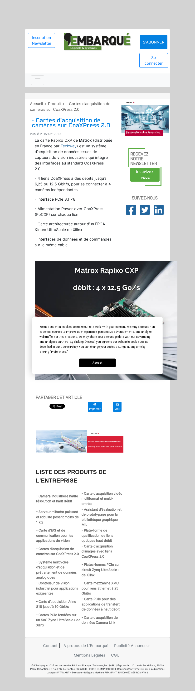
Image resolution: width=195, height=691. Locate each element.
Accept (97, 362)
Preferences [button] (58, 351)
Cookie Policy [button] (69, 346)
